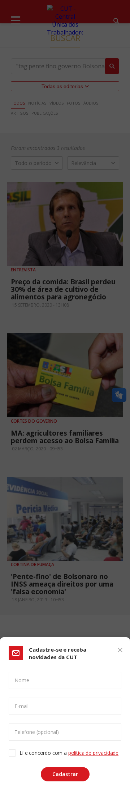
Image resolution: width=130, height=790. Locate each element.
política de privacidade (93, 752)
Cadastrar (65, 774)
